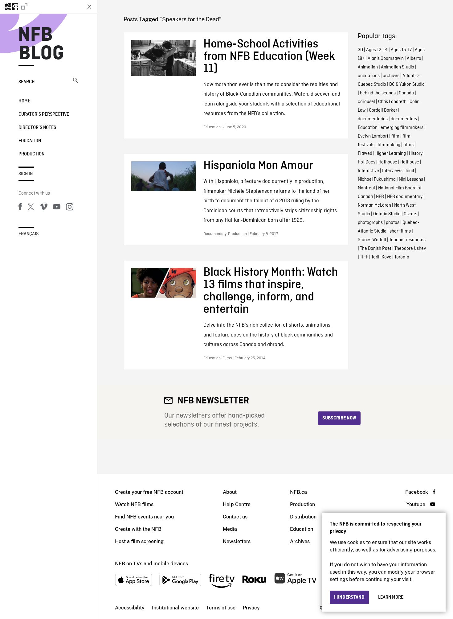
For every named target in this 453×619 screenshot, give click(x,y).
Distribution (303, 517)
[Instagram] (69, 208)
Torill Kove (381, 257)
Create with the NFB (138, 529)
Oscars (410, 214)
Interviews (392, 171)
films (408, 145)
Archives (300, 541)
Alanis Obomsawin (386, 59)
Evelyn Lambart (373, 136)
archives (391, 76)
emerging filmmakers (402, 128)
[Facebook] (20, 208)
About (230, 492)
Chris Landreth (392, 102)
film (395, 136)
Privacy (251, 608)
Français (28, 234)
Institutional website (175, 608)
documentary (404, 119)
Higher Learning (390, 154)
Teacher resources (407, 240)
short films (400, 231)
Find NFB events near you (144, 517)
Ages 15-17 (401, 50)
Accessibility (130, 608)
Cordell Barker (383, 110)
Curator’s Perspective (43, 114)
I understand (349, 597)
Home (24, 101)
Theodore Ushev (410, 249)
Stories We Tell (372, 240)
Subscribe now (339, 418)
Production (31, 154)
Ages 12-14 (377, 50)
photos (392, 223)
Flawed (365, 154)
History (415, 154)
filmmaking (388, 145)
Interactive (368, 171)
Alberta (414, 59)
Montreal (366, 188)
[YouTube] (56, 208)
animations (369, 76)
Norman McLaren (374, 205)
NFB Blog (41, 44)
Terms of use (220, 608)
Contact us (235, 517)
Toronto (401, 257)
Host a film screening (139, 541)
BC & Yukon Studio (407, 84)
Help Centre (237, 504)
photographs (370, 223)
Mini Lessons (411, 179)
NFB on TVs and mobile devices (151, 564)
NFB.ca (298, 492)
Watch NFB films (134, 504)
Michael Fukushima (377, 179)
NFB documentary (404, 197)
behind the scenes (378, 93)
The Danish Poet (375, 249)
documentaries (373, 119)
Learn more (390, 597)
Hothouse (387, 162)
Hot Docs (366, 162)
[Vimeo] (43, 208)
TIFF (364, 257)
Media (230, 529)
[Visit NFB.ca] (41, 6)
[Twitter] (31, 208)
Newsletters (237, 541)
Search (26, 82)
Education (29, 140)
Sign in (25, 173)
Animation (368, 67)
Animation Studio (397, 67)
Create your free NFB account (149, 492)
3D (360, 50)
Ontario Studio (387, 214)
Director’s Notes (37, 127)
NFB (380, 197)
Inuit (410, 171)
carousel (366, 102)
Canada (406, 93)
